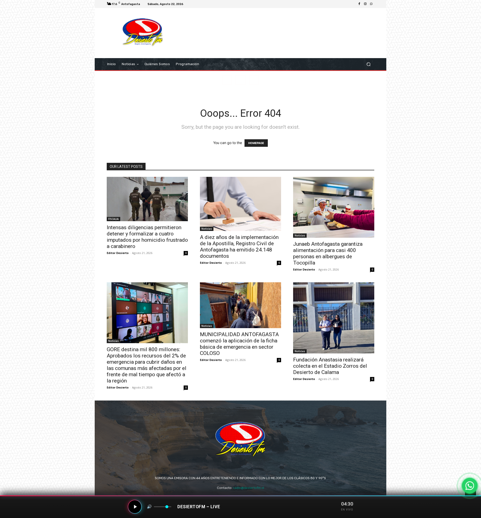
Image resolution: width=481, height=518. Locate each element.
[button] (368, 64)
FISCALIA (113, 219)
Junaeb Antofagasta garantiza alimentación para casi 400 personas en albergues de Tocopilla (328, 253)
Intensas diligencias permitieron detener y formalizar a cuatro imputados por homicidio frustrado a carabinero (147, 236)
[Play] (135, 507)
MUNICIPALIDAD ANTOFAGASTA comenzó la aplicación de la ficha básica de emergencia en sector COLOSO (239, 343)
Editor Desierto (118, 253)
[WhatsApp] (371, 4)
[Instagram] (365, 4)
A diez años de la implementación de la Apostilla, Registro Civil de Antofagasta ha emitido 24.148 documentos (239, 246)
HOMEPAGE (256, 143)
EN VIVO (347, 509)
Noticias (206, 228)
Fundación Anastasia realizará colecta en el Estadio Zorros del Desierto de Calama (330, 366)
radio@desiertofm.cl (248, 488)
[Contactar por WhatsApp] (470, 486)
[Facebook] (359, 4)
